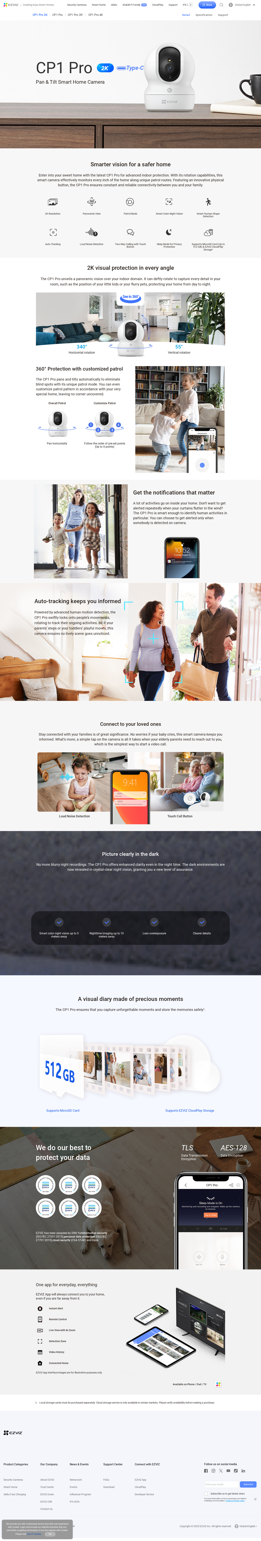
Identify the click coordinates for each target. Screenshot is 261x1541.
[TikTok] (236, 1471)
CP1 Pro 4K (95, 15)
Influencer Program (80, 1494)
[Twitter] (221, 1471)
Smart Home (99, 4)
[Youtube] (229, 1471)
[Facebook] (207, 1471)
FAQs (106, 1479)
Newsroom (76, 1479)
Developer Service (144, 1494)
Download (109, 1487)
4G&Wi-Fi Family (134, 4)
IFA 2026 (188, 4)
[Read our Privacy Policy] (255, 1499)
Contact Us (46, 1509)
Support (173, 4)
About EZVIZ (47, 1479)
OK (50, 1534)
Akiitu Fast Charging (15, 1494)
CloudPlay (157, 4)
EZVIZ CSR (46, 1501)
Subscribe (248, 1484)
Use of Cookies (34, 1534)
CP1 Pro (57, 15)
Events (73, 1487)
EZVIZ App (140, 1479)
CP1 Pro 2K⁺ (75, 15)
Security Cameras (76, 4)
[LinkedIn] (244, 1471)
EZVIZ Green (47, 1494)
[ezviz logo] (11, 5)
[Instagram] (214, 1471)
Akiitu (114, 4)
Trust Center (47, 1487)
